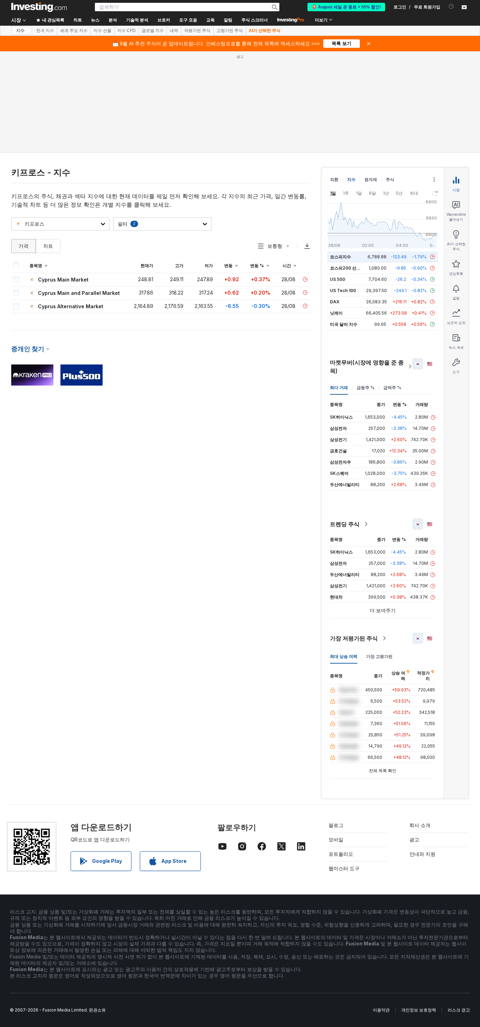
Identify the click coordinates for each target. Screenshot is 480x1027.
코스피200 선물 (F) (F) (352, 268)
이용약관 (381, 1010)
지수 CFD (126, 30)
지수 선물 (102, 30)
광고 (414, 839)
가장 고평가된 (379, 656)
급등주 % (366, 387)
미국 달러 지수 (343, 324)
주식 (390, 179)
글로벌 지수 (153, 30)
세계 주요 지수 (73, 30)
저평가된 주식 (197, 30)
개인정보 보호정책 (418, 1010)
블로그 (336, 825)
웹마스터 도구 (344, 868)
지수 (20, 30)
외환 (334, 179)
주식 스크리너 (254, 20)
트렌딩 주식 (344, 524)
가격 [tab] (23, 246)
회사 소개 (419, 825)
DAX (334, 301)
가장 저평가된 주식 (354, 638)
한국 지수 (45, 30)
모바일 (336, 839)
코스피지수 (340, 256)
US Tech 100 (343, 290)
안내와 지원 (422, 854)
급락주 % (392, 387)
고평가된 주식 (229, 30)
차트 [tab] (48, 246)
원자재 (370, 179)
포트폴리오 (341, 854)
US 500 (337, 279)
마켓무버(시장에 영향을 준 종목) (367, 366)
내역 (174, 30)
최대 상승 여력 (343, 656)
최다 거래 (339, 387)
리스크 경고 (459, 1010)
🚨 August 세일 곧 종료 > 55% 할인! (346, 7)
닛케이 (336, 313)
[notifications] (451, 6)
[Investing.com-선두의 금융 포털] (39, 7)
